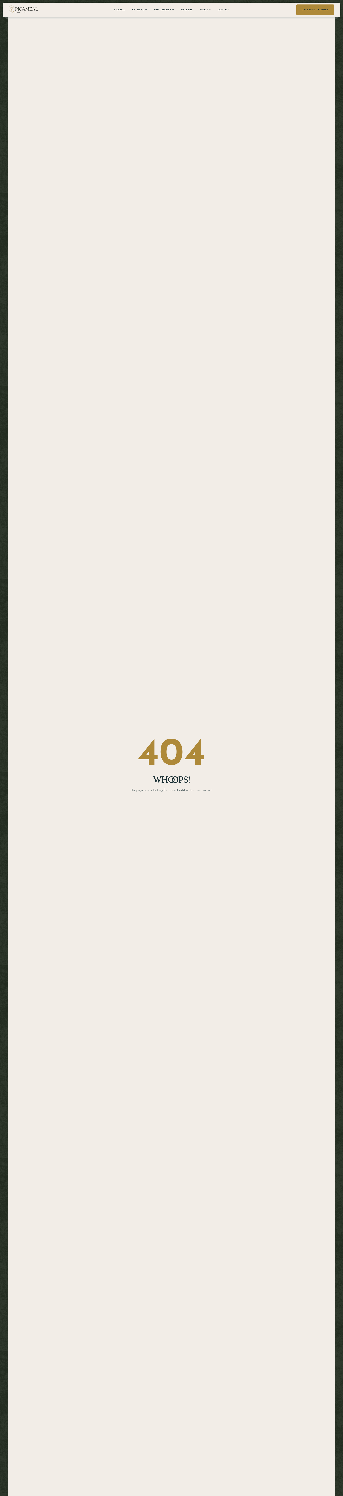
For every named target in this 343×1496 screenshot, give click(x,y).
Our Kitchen (163, 10)
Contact (223, 10)
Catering (138, 10)
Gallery (187, 10)
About (204, 10)
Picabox (119, 10)
